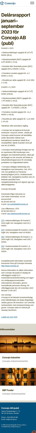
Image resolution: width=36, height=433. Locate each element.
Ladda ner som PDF (9, 317)
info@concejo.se (11, 419)
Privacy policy (21, 425)
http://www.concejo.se (10, 266)
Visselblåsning (5, 426)
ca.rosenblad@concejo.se (17, 204)
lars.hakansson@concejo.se (18, 214)
